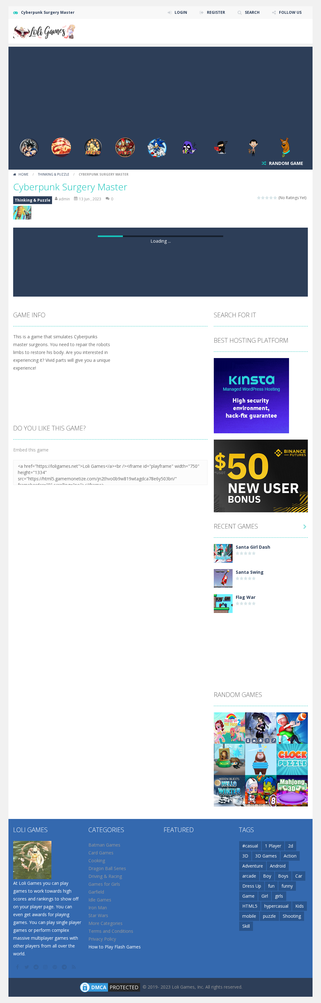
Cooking (96, 860)
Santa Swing (250, 572)
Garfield (96, 892)
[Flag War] (223, 603)
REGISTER (216, 12)
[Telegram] (65, 967)
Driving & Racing (105, 876)
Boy (267, 876)
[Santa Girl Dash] (223, 553)
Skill (246, 926)
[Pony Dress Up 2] (229, 727)
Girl (264, 896)
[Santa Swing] (223, 578)
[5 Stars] (275, 197)
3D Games (266, 856)
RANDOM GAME (285, 163)
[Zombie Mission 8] (260, 790)
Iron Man (97, 908)
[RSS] (74, 967)
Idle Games (99, 900)
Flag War (245, 597)
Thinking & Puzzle (53, 174)
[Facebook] (18, 967)
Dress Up (251, 886)
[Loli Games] (44, 31)
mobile (249, 916)
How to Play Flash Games (114, 947)
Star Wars (98, 915)
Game (248, 896)
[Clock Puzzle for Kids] (292, 759)
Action (290, 856)
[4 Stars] (271, 197)
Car (298, 876)
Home (23, 174)
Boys (283, 876)
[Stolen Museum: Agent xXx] (229, 759)
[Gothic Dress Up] (260, 727)
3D (245, 856)
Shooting (292, 916)
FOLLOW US (290, 12)
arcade (249, 876)
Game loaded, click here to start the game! (160, 241)
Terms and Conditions (110, 931)
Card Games (100, 853)
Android (278, 866)
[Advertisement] (160, 91)
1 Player (273, 846)
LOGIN (181, 12)
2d (290, 846)
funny (287, 886)
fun (271, 886)
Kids (299, 906)
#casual (250, 846)
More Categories (105, 923)
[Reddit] (36, 967)
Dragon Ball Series (107, 868)
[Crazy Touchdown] (292, 727)
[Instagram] (46, 967)
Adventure (252, 866)
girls (279, 896)
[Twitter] (27, 967)
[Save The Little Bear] (260, 759)
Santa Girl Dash (253, 547)
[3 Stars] (267, 197)
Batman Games (104, 845)
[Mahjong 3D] (292, 790)
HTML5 (249, 906)
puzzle (269, 916)
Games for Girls (104, 884)
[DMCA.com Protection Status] (110, 987)
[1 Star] (259, 197)
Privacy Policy (102, 939)
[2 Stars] (263, 197)
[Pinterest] (55, 967)
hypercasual (276, 906)
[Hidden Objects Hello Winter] (229, 790)
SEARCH (252, 12)
